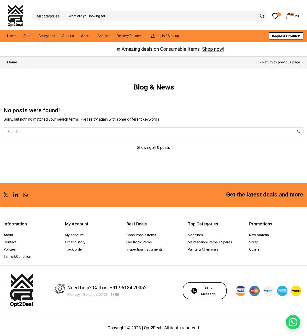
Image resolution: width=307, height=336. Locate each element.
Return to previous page (281, 62)
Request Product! (286, 36)
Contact (104, 36)
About (85, 36)
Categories (47, 36)
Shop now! (210, 49)
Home (11, 36)
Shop (27, 36)
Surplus (68, 36)
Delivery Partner (129, 36)
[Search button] (262, 16)
